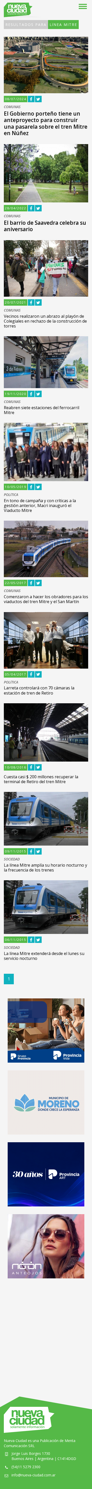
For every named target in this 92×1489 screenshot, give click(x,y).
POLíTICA (11, 495)
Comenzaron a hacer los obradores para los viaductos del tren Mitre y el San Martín (46, 599)
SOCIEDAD (12, 859)
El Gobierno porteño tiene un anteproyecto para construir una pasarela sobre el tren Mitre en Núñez (45, 123)
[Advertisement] (46, 1332)
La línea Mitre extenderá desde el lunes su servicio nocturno (44, 956)
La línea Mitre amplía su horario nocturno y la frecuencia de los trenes (45, 867)
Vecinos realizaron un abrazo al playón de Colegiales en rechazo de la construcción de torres (45, 321)
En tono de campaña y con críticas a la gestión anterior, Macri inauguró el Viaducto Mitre (40, 505)
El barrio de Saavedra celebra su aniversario (45, 226)
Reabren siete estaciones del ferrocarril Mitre (41, 410)
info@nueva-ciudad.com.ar (33, 1475)
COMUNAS (12, 107)
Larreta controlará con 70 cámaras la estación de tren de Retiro (39, 690)
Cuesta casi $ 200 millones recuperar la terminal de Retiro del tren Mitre (41, 779)
